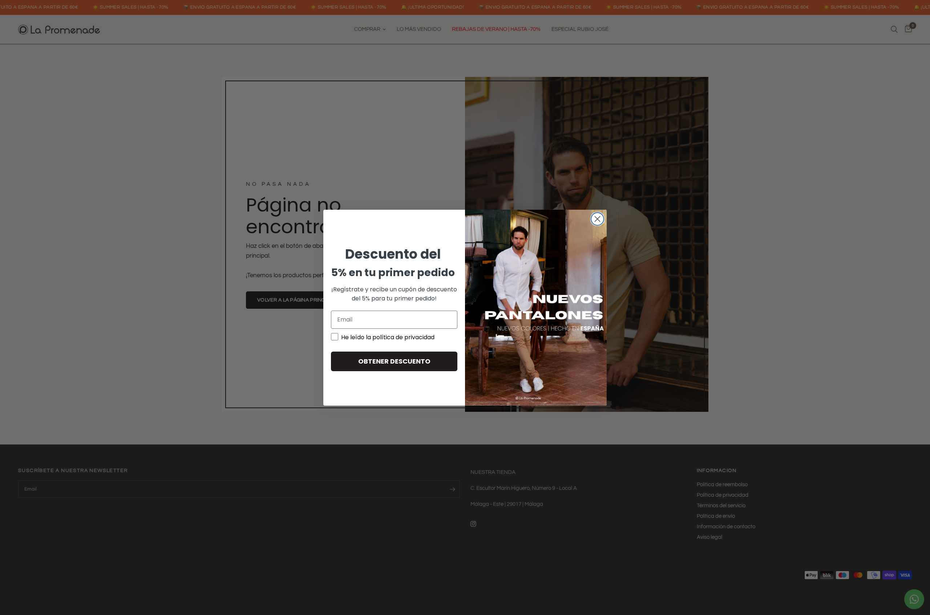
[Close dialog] (597, 219)
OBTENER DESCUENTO (394, 361)
